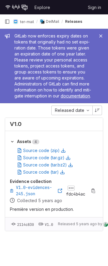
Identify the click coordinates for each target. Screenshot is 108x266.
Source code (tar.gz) (43, 157)
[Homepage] (16, 7)
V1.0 (16, 124)
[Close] (100, 36)
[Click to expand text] (71, 188)
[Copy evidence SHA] (93, 191)
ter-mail (26, 21)
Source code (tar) (41, 172)
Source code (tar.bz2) (45, 164)
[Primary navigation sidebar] (7, 21)
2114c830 (25, 224)
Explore (42, 7)
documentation (75, 95)
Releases (73, 21)
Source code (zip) (41, 150)
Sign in (94, 7)
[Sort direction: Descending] (97, 110)
